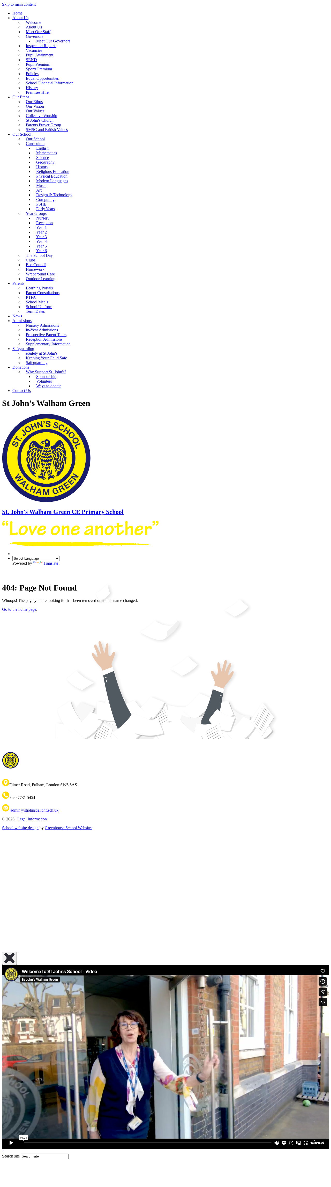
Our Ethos (20, 97)
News (17, 316)
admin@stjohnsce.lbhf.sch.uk (33, 810)
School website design (20, 828)
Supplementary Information (48, 344)
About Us (20, 18)
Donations (20, 367)
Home (17, 13)
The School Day (39, 255)
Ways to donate (48, 386)
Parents (18, 283)
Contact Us (21, 390)
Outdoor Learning (40, 278)
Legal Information (32, 819)
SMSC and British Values (47, 129)
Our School (21, 134)
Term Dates (35, 311)
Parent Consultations (42, 292)
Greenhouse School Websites (68, 828)
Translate (50, 563)
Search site (11, 1156)
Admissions (22, 320)
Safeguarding (37, 362)
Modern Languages (52, 181)
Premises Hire (37, 92)
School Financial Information (49, 83)
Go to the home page (19, 609)
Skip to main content (19, 4)
